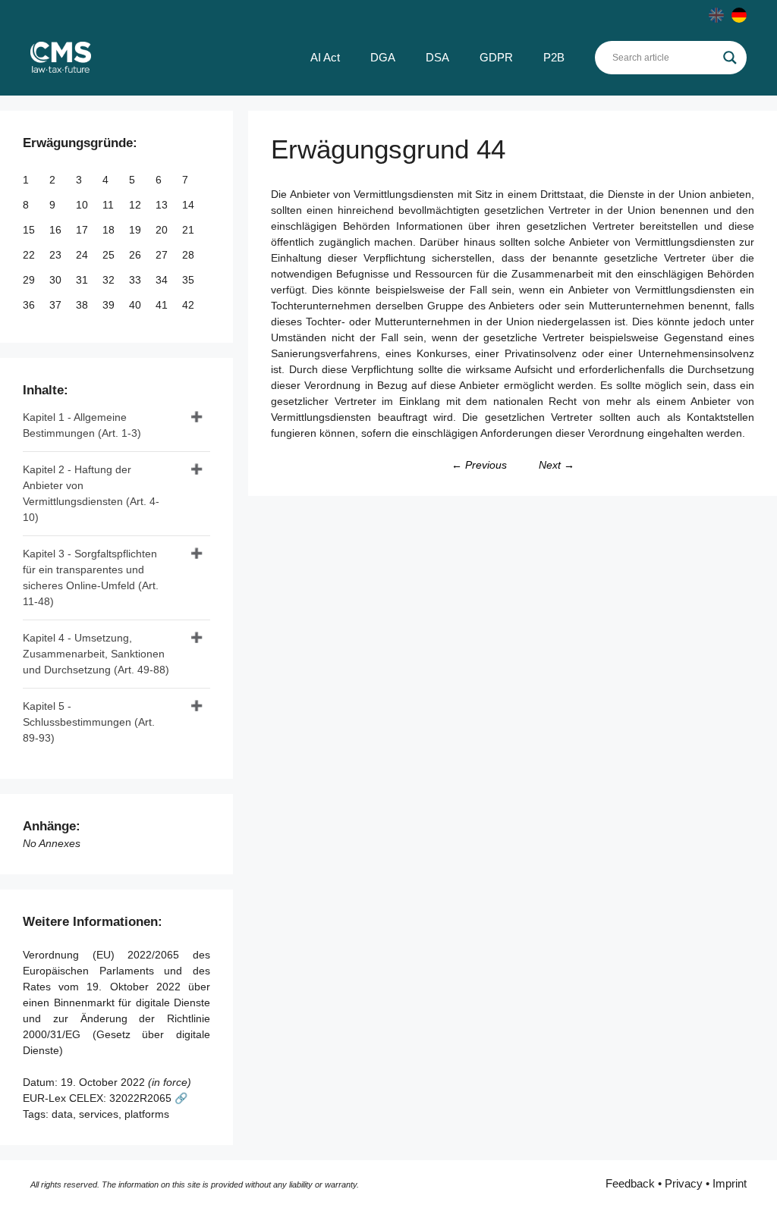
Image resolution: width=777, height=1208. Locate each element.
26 (136, 255)
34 (163, 280)
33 (136, 280)
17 (83, 230)
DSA (437, 57)
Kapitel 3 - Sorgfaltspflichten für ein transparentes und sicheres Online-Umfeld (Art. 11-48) (91, 577)
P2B (554, 57)
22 (30, 255)
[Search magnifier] (730, 57)
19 (136, 230)
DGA (382, 57)
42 (189, 305)
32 (110, 280)
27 (163, 255)
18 (110, 230)
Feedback (630, 1183)
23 (56, 255)
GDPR (496, 57)
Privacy (684, 1183)
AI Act (325, 57)
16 (56, 230)
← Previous (479, 465)
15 (30, 230)
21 (189, 230)
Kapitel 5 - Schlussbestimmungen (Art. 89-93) (89, 722)
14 (189, 205)
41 (163, 305)
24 (83, 255)
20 (163, 230)
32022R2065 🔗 (148, 1098)
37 (56, 305)
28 (189, 255)
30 (56, 280)
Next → (556, 465)
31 (83, 280)
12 (136, 205)
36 (30, 305)
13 (163, 205)
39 (110, 305)
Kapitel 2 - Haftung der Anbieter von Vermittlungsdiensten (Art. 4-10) (91, 493)
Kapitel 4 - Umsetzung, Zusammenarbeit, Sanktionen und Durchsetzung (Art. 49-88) (96, 654)
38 (83, 305)
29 (30, 280)
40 (136, 305)
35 (189, 280)
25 (110, 255)
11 (109, 205)
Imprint (730, 1183)
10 (83, 205)
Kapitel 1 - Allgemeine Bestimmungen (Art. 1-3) (82, 425)
